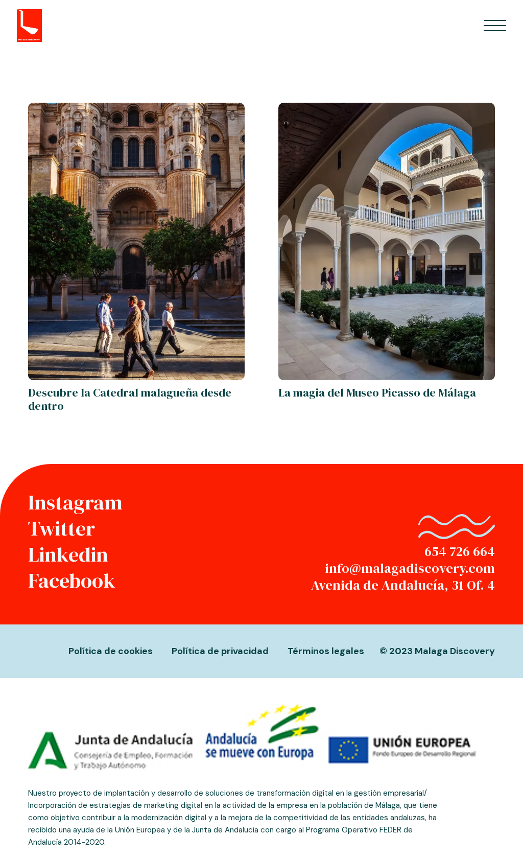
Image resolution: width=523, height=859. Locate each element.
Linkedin (68, 554)
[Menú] (494, 25)
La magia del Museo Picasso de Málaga (377, 392)
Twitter (61, 528)
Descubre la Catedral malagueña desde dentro (129, 399)
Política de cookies (110, 651)
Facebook (71, 580)
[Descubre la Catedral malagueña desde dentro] (136, 111)
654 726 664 (459, 551)
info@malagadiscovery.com (410, 568)
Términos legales (326, 651)
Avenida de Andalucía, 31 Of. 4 (403, 585)
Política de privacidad (220, 651)
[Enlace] (29, 25)
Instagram (75, 502)
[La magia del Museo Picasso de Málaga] (386, 111)
